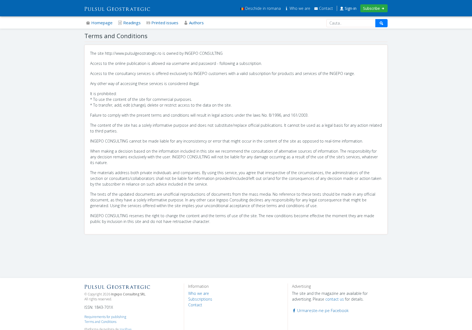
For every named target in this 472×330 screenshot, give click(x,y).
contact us (334, 299)
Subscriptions (200, 299)
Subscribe (372, 8)
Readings (131, 22)
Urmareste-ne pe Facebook (322, 310)
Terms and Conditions (100, 321)
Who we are (299, 8)
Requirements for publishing (105, 316)
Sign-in (350, 8)
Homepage (101, 22)
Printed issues (164, 22)
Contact (325, 8)
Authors (196, 22)
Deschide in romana (262, 8)
